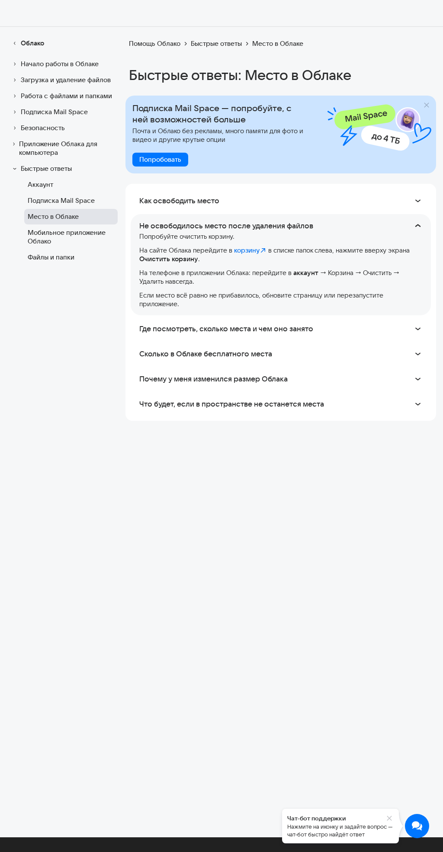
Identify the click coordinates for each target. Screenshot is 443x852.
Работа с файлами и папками (66, 96)
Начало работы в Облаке (60, 64)
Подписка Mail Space (54, 112)
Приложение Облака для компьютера (58, 148)
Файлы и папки (51, 257)
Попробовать (160, 159)
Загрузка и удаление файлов (66, 80)
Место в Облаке (53, 216)
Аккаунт (40, 184)
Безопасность (43, 128)
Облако (32, 43)
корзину (247, 250)
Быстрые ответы (46, 168)
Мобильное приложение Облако (67, 236)
